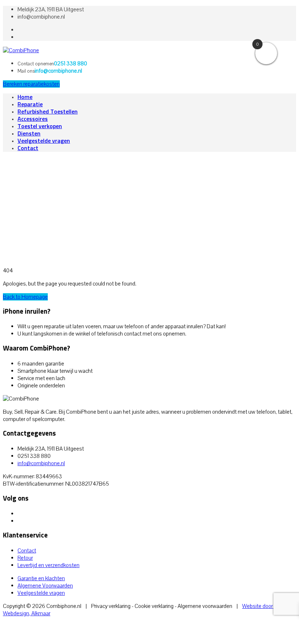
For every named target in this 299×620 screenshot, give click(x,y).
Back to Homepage (25, 297)
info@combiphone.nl (41, 463)
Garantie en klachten (41, 578)
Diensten (29, 134)
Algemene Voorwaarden (45, 585)
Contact (28, 148)
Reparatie (30, 104)
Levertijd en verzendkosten (48, 565)
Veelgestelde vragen (44, 141)
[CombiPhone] (21, 50)
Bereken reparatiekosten (31, 84)
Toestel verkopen (40, 126)
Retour (25, 558)
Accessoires (33, 119)
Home (25, 97)
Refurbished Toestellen (48, 112)
